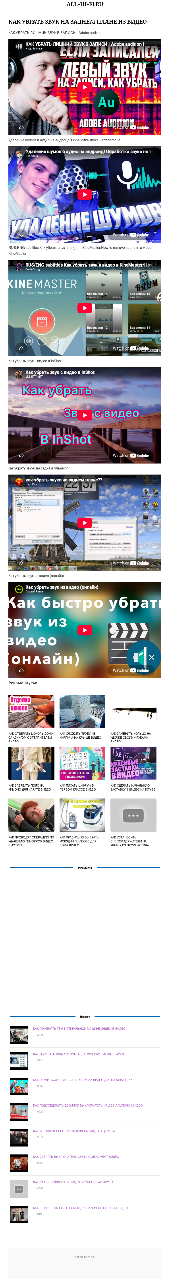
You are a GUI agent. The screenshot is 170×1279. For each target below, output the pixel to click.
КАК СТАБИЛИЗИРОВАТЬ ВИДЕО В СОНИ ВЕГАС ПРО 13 (73, 1182)
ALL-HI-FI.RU (85, 4)
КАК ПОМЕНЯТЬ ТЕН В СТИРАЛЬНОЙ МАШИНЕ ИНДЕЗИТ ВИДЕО (79, 1028)
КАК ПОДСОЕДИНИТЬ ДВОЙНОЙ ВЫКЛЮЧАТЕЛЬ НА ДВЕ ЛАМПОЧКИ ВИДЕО (88, 1105)
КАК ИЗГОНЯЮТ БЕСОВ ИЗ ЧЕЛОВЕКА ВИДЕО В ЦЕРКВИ (74, 1131)
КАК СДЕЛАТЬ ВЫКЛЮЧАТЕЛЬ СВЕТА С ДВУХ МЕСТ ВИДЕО (76, 1156)
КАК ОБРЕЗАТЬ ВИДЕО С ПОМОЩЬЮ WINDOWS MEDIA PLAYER (78, 1054)
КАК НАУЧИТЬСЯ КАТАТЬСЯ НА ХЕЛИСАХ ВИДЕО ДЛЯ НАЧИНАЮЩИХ (82, 1080)
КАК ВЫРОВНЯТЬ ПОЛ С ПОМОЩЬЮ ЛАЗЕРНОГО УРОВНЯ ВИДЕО (80, 1208)
